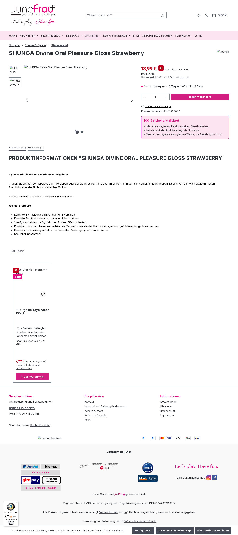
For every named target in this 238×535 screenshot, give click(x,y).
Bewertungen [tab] (36, 147)
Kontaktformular (40, 425)
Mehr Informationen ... (114, 530)
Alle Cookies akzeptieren (213, 530)
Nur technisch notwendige (175, 530)
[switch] (11, 523)
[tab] (17, 148)
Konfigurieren (143, 530)
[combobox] (122, 15)
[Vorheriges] (26, 100)
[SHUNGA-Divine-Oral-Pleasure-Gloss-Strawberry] (79, 100)
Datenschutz (168, 411)
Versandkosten (108, 512)
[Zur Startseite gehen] (33, 14)
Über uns (166, 406)
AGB (87, 420)
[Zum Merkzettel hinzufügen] (43, 294)
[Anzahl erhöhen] (166, 97)
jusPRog (120, 494)
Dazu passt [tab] (17, 251)
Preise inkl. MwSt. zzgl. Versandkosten (165, 77)
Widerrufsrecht (94, 411)
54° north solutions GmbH (140, 521)
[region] (72, 100)
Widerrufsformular (96, 415)
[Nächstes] (132, 100)
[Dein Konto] (206, 15)
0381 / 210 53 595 (22, 408)
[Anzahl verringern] (144, 97)
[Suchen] (163, 15)
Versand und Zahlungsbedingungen (106, 406)
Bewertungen (168, 401)
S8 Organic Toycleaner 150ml (32, 311)
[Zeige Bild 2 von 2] (82, 132)
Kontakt (89, 401)
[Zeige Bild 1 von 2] (77, 132)
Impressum (167, 415)
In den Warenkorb (200, 96)
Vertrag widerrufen (119, 451)
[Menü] (16, 503)
